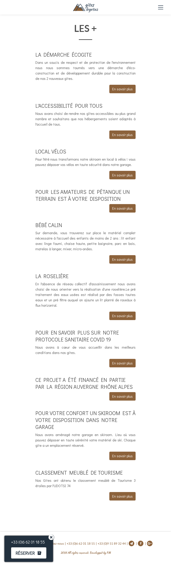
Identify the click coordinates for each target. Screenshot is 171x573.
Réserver (25, 553)
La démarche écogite (63, 54)
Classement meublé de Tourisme (79, 472)
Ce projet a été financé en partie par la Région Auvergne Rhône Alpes (84, 383)
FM (108, 553)
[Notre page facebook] (142, 543)
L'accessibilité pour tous (68, 105)
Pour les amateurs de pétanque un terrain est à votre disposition (82, 195)
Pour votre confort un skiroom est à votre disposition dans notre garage (85, 420)
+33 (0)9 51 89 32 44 (112, 543)
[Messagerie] (133, 543)
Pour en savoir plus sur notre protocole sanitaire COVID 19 (77, 336)
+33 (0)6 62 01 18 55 (81, 543)
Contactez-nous (53, 543)
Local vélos (50, 151)
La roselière (52, 276)
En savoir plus (122, 89)
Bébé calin (48, 224)
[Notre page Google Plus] (150, 543)
